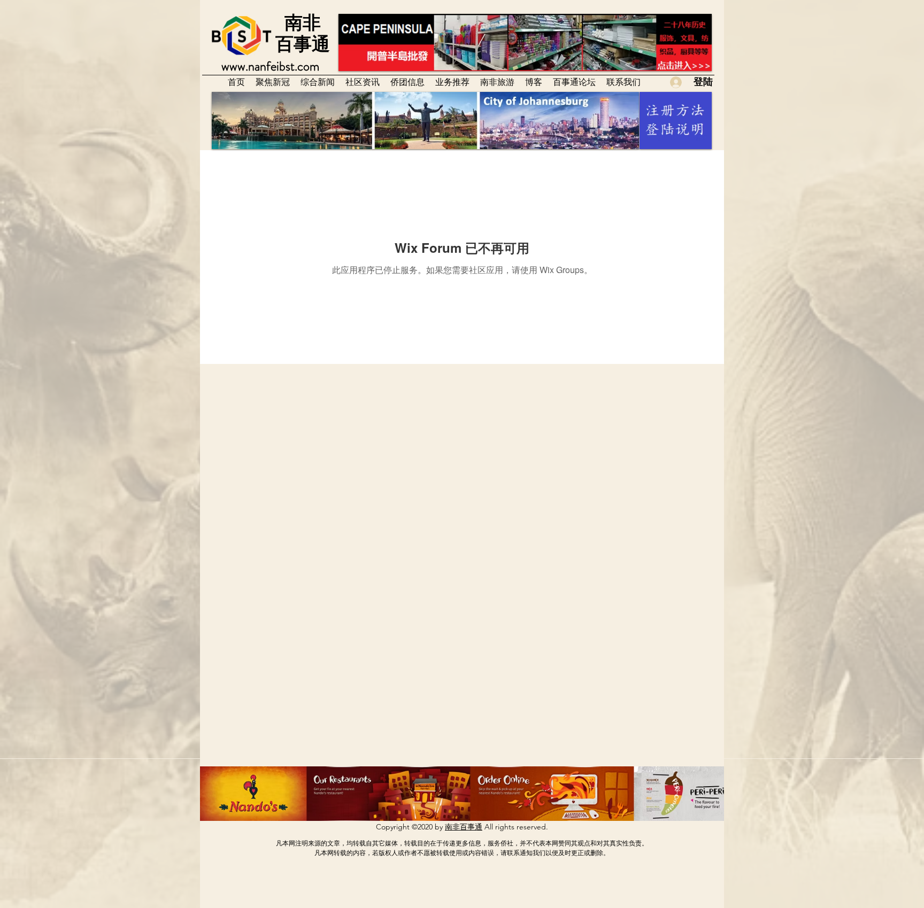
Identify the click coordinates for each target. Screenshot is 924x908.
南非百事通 (463, 827)
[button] (362, 81)
